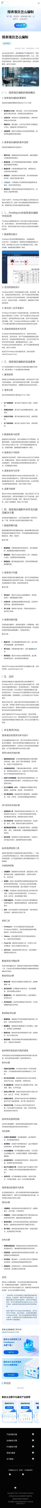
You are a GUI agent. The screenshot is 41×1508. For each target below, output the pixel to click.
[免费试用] (20, 267)
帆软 (25, 200)
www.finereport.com (10, 1332)
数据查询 (32, 649)
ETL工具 (16, 245)
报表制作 (7, 182)
